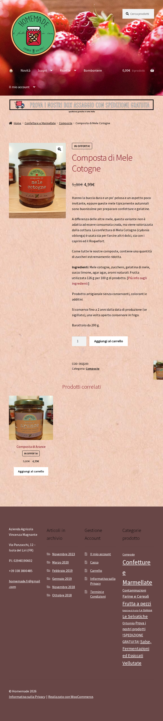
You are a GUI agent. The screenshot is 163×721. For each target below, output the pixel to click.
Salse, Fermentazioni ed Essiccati (136, 648)
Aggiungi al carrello (108, 341)
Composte (65, 123)
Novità (25, 70)
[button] (59, 149)
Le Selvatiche (135, 616)
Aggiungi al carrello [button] (31, 471)
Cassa (94, 562)
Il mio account (19, 87)
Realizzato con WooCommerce (70, 697)
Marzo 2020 (60, 562)
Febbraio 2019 (62, 570)
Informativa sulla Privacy (27, 697)
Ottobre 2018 (62, 595)
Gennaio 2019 (62, 578)
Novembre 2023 (63, 554)
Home (17, 123)
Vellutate (131, 663)
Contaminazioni (134, 590)
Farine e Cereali (135, 596)
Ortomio (128, 623)
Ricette (65, 70)
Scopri (42, 70)
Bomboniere (93, 70)
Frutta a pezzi (136, 603)
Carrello (96, 570)
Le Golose (145, 610)
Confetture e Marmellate (40, 123)
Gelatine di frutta (130, 610)
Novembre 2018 (63, 587)
